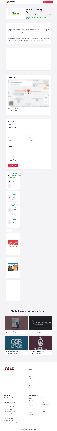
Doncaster (31, 414)
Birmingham (37, 14)
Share (10, 230)
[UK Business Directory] (13, 267)
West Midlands (43, 14)
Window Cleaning (8, 409)
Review (9, 144)
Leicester (43, 409)
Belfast (30, 398)
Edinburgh (43, 400)
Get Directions (15, 203)
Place (30, 137)
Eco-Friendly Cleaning (8, 416)
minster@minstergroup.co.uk (15, 175)
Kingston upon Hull (45, 404)
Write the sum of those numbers (14, 157)
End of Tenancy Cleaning (9, 400)
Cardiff (30, 410)
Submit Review (13, 165)
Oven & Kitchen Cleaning (9, 413)
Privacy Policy (32, 385)
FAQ (30, 383)
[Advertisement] (28, 59)
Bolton (30, 403)
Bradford (31, 405)
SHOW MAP (28, 93)
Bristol (30, 407)
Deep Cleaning (7, 404)
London (43, 413)
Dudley (42, 397)
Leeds (42, 407)
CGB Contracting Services (13, 351)
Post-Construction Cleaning (9, 411)
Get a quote (31, 374)
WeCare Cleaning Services (37, 351)
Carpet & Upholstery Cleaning (10, 407)
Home (30, 369)
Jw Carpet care (34, 331)
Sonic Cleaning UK (11, 331)
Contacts (31, 376)
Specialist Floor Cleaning (9, 418)
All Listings (31, 371)
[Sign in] (40, 2)
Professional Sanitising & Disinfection (11, 423)
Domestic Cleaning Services (10, 398)
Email (30, 131)
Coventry (31, 412)
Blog (30, 378)
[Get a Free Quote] (13, 244)
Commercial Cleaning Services (10, 402)
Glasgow (43, 402)
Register (31, 381)
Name (9, 131)
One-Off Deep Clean (8, 420)
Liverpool (43, 411)
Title (8, 137)
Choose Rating (11, 124)
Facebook (14, 181)
